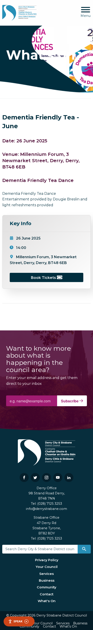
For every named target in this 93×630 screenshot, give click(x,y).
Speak (18, 621)
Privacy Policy (46, 560)
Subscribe (70, 401)
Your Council (47, 567)
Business (46, 580)
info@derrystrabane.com (46, 509)
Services (46, 574)
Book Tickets (44, 278)
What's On (47, 601)
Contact (46, 594)
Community (46, 587)
